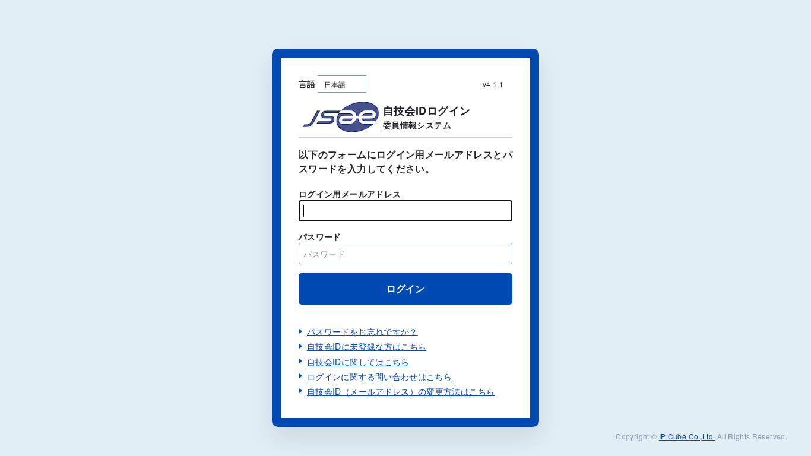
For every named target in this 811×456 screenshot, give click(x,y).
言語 (307, 84)
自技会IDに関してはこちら (358, 362)
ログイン (405, 288)
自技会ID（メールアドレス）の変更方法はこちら (401, 391)
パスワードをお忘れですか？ (362, 331)
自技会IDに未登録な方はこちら (366, 346)
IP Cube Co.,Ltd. (687, 436)
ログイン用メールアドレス (350, 194)
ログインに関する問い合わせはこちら (379, 376)
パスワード (320, 236)
